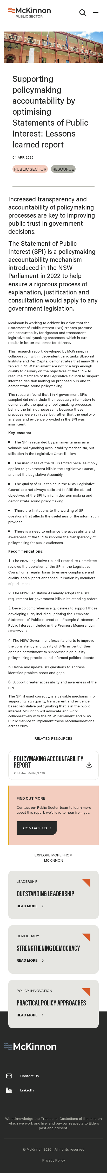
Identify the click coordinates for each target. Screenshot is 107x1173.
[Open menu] (95, 12)
